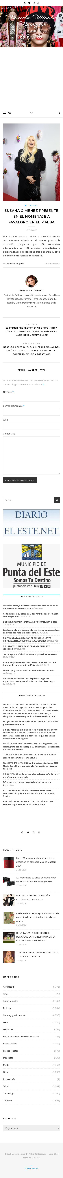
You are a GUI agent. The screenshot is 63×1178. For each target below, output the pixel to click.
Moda (6, 1064)
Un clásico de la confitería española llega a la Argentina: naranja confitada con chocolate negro (29, 680)
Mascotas (8, 1057)
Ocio (5, 1071)
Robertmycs (10, 774)
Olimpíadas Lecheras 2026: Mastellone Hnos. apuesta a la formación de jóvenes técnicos (31, 766)
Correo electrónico (13, 405)
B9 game (8, 782)
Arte (5, 993)
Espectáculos (10, 1043)
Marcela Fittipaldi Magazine (31, 21)
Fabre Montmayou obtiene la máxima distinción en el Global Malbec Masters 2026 (30, 607)
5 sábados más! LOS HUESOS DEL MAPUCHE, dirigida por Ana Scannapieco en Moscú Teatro (28, 793)
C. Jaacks (35, 1157)
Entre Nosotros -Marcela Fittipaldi (21, 1036)
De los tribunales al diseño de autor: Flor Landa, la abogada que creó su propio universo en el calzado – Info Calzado (29, 707)
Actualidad (32, 205)
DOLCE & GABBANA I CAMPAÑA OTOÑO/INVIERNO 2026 (30, 621)
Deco (6, 1022)
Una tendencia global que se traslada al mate (28, 803)
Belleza (7, 1008)
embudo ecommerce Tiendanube (24, 801)
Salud (6, 1086)
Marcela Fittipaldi (15, 263)
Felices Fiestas (11, 1050)
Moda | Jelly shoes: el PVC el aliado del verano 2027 (28, 670)
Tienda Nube (11, 754)
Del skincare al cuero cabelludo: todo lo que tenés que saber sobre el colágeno (29, 735)
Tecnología (9, 1093)
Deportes (8, 1029)
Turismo (7, 1100)
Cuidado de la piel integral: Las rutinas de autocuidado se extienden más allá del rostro (31, 631)
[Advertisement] (31, 78)
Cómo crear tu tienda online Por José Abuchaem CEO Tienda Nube (29, 756)
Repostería (9, 1079)
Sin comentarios (52, 263)
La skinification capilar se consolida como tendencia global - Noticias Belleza (30, 731)
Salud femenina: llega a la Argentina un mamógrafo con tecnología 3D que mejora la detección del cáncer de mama (31, 746)
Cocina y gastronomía (14, 1015)
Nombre (8, 391)
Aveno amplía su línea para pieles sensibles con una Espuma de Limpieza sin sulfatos (29, 663)
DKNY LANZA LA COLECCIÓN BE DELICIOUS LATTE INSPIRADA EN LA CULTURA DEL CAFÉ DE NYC (27, 639)
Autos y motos (11, 1000)
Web (5, 419)
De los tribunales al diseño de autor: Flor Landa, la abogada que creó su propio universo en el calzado (30, 713)
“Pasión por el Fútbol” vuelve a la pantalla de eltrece (30, 654)
